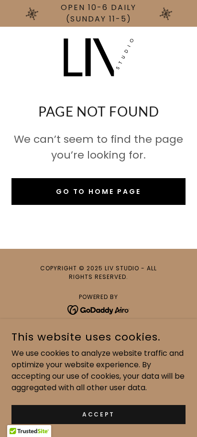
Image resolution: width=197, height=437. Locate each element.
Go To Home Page (99, 191)
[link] (98, 57)
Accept (98, 414)
